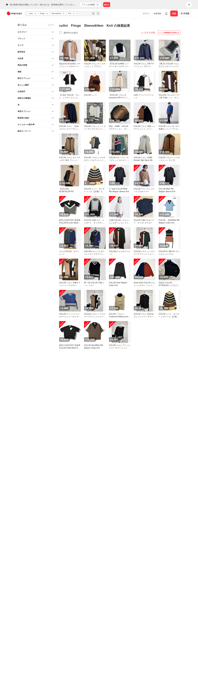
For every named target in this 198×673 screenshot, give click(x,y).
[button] (36, 13)
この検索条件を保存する (170, 32)
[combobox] (62, 13)
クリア (51, 25)
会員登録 (157, 13)
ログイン (146, 13)
